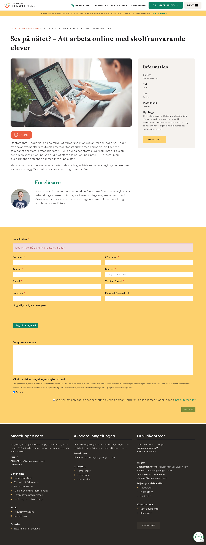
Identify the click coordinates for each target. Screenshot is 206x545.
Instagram (146, 491)
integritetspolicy (184, 400)
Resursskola (20, 516)
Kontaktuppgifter (149, 509)
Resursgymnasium (24, 512)
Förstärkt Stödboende (26, 482)
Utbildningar (100, 5)
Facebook (146, 487)
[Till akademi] (20, 5)
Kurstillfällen (21, 239)
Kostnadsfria (119, 5)
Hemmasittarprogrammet (28, 495)
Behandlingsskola (23, 486)
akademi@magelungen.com (99, 457)
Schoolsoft (148, 525)
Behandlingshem (23, 478)
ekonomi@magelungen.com (172, 466)
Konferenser (138, 5)
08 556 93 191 (82, 5)
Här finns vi (146, 513)
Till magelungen (164, 5)
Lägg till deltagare (25, 325)
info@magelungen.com (32, 461)
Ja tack (19, 392)
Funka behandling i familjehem (31, 491)
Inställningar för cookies (27, 529)
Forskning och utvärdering (28, 499)
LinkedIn (145, 496)
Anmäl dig (154, 139)
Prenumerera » (159, 13)
